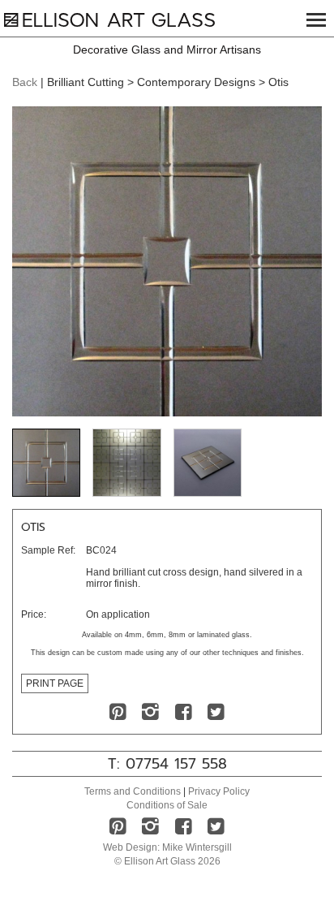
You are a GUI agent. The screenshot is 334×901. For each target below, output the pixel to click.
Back (24, 81)
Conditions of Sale (167, 805)
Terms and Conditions (132, 791)
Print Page (55, 683)
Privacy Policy (219, 791)
